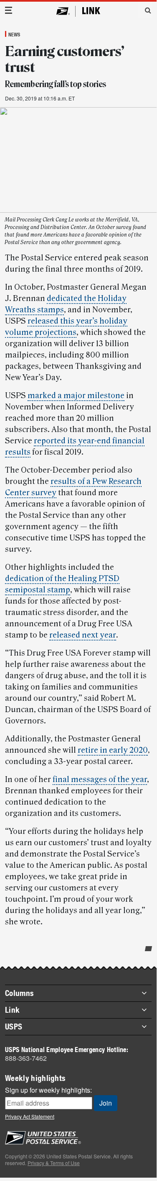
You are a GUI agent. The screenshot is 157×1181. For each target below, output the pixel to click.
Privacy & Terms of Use (54, 1162)
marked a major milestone (76, 395)
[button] (145, 10)
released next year (82, 635)
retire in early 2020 (113, 750)
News (14, 34)
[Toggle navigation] (9, 10)
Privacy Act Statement (29, 1116)
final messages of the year (100, 779)
